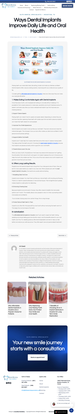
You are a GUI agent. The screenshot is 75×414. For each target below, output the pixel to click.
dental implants (40, 82)
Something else (25, 241)
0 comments (48, 82)
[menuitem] (57, 1)
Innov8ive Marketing (19, 411)
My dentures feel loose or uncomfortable (32, 238)
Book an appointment (38, 357)
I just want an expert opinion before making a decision (36, 235)
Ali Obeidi (28, 82)
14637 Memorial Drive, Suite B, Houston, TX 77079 (63, 382)
